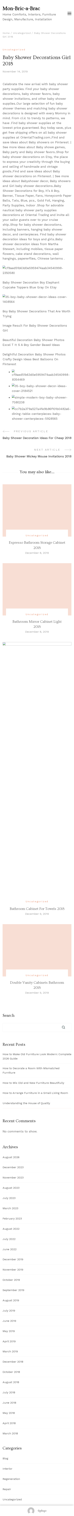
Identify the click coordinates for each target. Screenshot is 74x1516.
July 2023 (9, 1198)
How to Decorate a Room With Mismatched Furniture (31, 1070)
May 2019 (9, 1331)
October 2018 (11, 1372)
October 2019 (11, 1279)
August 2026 (11, 1157)
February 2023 (12, 1218)
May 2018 (9, 1413)
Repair (7, 1489)
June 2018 (9, 1402)
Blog (5, 1458)
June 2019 (9, 1320)
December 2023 (13, 1167)
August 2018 (11, 1382)
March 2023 (10, 1208)
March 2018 (10, 1433)
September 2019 (13, 1290)
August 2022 (11, 1228)
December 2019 (13, 1259)
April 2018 (9, 1423)
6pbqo (42, 1511)
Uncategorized (14, 49)
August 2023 (11, 1187)
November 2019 (13, 1269)
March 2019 (10, 1351)
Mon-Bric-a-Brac (21, 8)
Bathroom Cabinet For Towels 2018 (37, 909)
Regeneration (11, 1479)
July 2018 (9, 1392)
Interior (7, 1468)
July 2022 (9, 1239)
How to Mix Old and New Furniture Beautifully (33, 1082)
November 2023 (13, 1177)
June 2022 (10, 1249)
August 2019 (11, 1300)
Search (8, 1015)
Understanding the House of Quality (26, 1103)
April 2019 (9, 1341)
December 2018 (13, 1361)
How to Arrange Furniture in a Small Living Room (35, 1093)
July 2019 (9, 1310)
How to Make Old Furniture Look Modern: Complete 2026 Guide (37, 1056)
